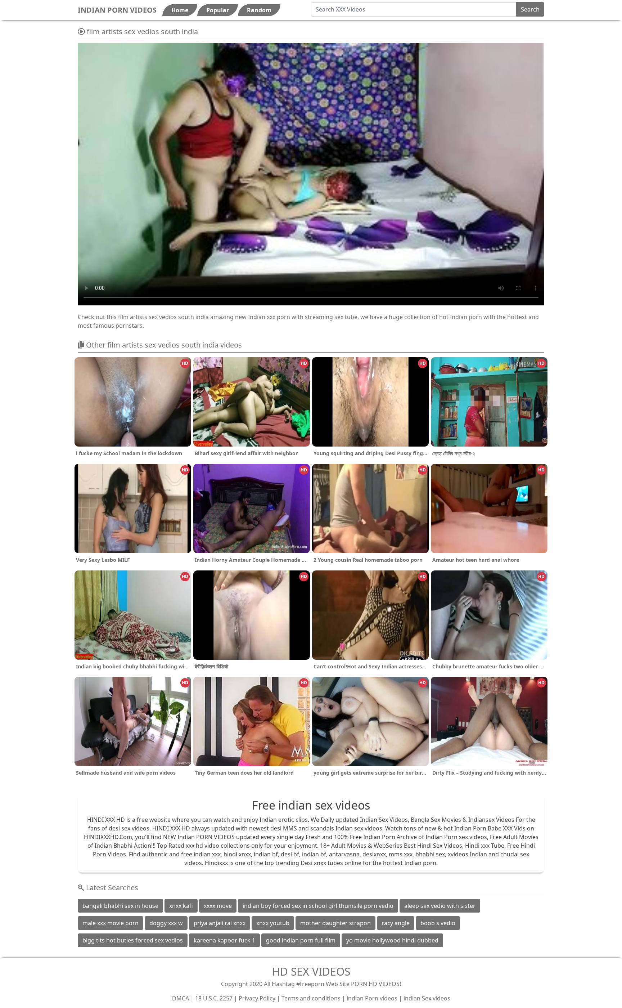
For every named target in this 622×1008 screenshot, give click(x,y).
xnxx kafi (181, 906)
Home (179, 10)
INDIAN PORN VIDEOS (117, 10)
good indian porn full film (300, 940)
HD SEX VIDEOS (311, 971)
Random (259, 10)
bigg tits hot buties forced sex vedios (132, 940)
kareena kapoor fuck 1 (224, 940)
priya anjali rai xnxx (219, 923)
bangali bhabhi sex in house (120, 906)
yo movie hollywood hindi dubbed (392, 940)
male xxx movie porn (110, 923)
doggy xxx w (166, 923)
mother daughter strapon (335, 923)
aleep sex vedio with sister (439, 906)
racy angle (396, 923)
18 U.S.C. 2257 (214, 998)
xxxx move (218, 906)
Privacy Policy (257, 998)
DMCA (180, 998)
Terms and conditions (311, 998)
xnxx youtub (272, 923)
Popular (217, 10)
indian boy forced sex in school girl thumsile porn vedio (318, 906)
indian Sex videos (427, 998)
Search (530, 9)
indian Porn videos (372, 998)
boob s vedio (437, 923)
